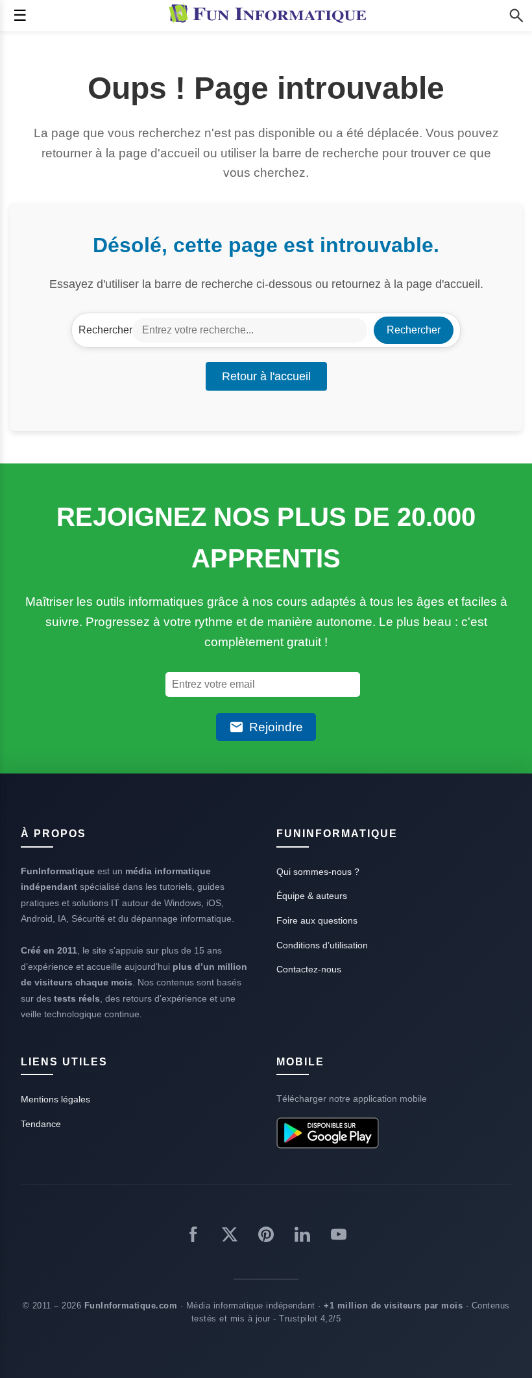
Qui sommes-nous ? (317, 871)
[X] (229, 1237)
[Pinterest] (266, 1237)
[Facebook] (193, 1237)
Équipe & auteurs (311, 895)
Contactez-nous (308, 969)
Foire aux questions (316, 920)
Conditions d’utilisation (322, 945)
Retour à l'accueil (266, 376)
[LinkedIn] (302, 1237)
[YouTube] (338, 1237)
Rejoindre (276, 727)
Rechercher (105, 329)
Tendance (41, 1124)
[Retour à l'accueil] (270, 15)
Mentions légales (55, 1099)
